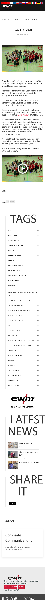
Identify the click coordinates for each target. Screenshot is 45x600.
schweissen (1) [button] (13, 281)
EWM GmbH (25, 35)
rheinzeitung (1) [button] (14, 375)
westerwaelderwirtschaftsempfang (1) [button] (23, 294)
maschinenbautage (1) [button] (17, 276)
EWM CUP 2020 (22, 30)
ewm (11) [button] (11, 230)
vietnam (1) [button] (12, 261)
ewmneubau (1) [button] (14, 330)
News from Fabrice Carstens (29, 463)
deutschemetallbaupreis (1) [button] (19, 300)
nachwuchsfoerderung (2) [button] (19, 310)
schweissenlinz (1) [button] (15, 315)
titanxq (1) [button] (12, 350)
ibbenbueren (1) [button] (14, 385)
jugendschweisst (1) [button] (16, 245)
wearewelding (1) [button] (15, 255)
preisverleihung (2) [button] (15, 305)
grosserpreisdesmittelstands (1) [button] (21, 345)
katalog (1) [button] (12, 335)
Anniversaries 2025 (26, 443)
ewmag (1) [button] (12, 251)
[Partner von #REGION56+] (27, 598)
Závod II (14, 587)
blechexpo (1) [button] (13, 240)
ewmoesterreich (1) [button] (15, 320)
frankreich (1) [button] (13, 380)
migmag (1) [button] (12, 360)
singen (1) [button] (11, 365)
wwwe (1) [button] (11, 286)
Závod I (7, 587)
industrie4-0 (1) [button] (14, 271)
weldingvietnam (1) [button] (15, 265)
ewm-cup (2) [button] (12, 236)
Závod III (21, 587)
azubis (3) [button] (11, 325)
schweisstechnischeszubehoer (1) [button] (21, 340)
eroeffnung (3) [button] (14, 370)
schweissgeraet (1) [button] (15, 355)
